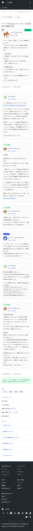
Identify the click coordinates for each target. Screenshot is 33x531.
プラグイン (20, 472)
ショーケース (21, 466)
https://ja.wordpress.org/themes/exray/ (14, 105)
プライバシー (5, 474)
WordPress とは (6, 466)
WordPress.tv (6, 488)
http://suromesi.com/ (9, 198)
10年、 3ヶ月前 (14, 35)
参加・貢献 (20, 480)
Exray (10, 391)
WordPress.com (7, 493)
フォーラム (4, 7)
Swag (19, 488)
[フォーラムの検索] (18, 17)
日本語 (7, 509)
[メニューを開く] (30, 2)
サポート (4, 482)
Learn (3, 480)
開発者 (3, 485)
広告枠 (21, 391)
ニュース (4, 469)
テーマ (11, 12)
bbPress (5, 499)
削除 (16, 391)
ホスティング (5, 472)
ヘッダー (4, 391)
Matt (4, 496)
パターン (19, 474)
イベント (19, 482)
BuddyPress (6, 502)
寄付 (19, 485)
